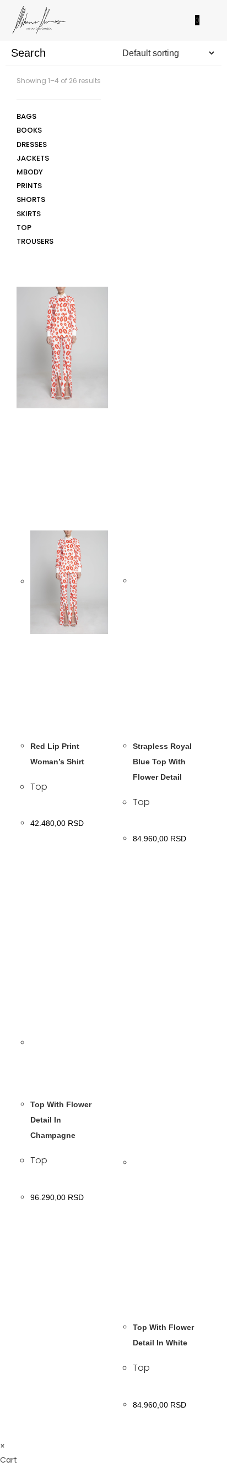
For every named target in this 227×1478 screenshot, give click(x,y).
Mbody (30, 172)
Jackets (33, 158)
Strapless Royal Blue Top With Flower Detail (162, 761)
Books (29, 130)
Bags (26, 116)
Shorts (31, 199)
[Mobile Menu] (209, 20)
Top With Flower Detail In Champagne (60, 1120)
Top (24, 227)
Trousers (35, 241)
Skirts (29, 214)
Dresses (32, 144)
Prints (29, 185)
